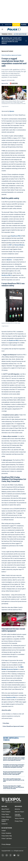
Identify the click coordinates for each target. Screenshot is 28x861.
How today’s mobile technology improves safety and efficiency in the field (13, 780)
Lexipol (12, 850)
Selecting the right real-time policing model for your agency (12, 41)
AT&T (10, 245)
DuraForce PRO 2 (16, 236)
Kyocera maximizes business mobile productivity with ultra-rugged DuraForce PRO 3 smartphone (13, 773)
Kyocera (11, 111)
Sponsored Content (7, 51)
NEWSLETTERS (8, 24)
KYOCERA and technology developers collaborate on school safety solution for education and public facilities (13, 766)
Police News (6, 723)
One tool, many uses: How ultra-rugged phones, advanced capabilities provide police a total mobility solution (14, 759)
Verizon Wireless (19, 245)
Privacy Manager (6, 844)
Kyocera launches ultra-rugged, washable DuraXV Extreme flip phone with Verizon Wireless (13, 787)
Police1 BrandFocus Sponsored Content (11, 55)
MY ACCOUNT (16, 24)
